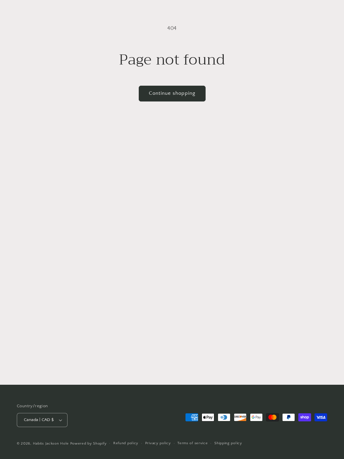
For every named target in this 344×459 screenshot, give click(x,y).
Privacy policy (158, 443)
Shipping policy (228, 443)
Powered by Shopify (88, 444)
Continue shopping (172, 93)
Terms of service (192, 443)
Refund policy (125, 443)
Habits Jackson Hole (51, 444)
